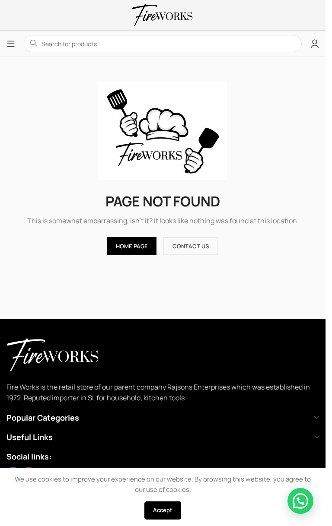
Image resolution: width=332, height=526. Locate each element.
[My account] (314, 43)
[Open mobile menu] (10, 43)
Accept (162, 510)
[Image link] (64, 353)
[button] (300, 501)
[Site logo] (162, 14)
